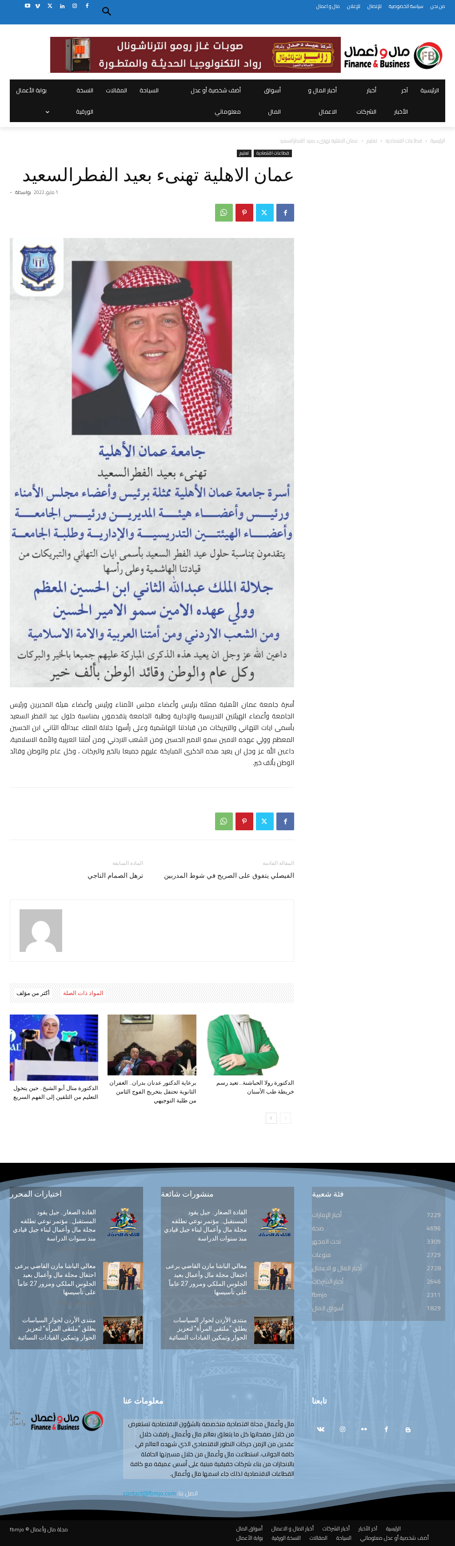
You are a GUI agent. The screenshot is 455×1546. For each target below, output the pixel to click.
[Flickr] (364, 1430)
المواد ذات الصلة (83, 993)
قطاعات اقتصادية (404, 140)
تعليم (372, 140)
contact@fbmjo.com (149, 1493)
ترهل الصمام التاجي (115, 876)
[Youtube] (27, 6)
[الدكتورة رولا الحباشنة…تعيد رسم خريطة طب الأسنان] (250, 1045)
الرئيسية (438, 140)
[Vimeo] (37, 6)
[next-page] (271, 1118)
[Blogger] (408, 1430)
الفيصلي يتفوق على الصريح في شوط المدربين (229, 876)
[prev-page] (285, 1118)
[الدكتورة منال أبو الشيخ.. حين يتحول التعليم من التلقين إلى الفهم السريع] (54, 1048)
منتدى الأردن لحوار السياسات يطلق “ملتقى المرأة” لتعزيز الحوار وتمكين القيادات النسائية (57, 1328)
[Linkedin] (62, 6)
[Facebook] (87, 6)
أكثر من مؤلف (33, 993)
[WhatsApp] (224, 213)
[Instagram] (74, 6)
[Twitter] (50, 6)
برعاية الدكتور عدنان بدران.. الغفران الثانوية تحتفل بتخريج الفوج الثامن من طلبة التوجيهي (152, 1091)
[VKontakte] (320, 1430)
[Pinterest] (244, 213)
